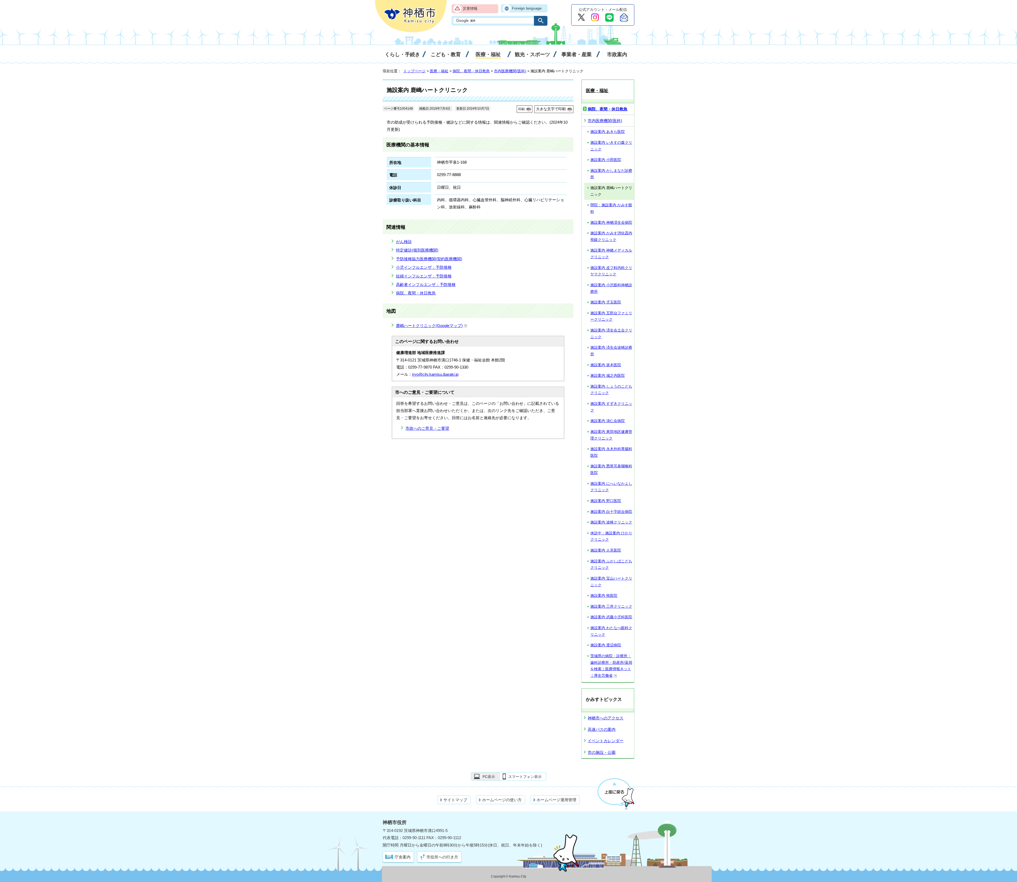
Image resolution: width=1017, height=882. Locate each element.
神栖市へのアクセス (605, 718)
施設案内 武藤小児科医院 (611, 617)
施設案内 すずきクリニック (611, 407)
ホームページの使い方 (502, 800)
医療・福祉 (439, 71)
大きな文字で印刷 (551, 109)
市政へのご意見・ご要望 (427, 428)
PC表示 (489, 776)
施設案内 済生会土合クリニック (611, 333)
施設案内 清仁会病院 (607, 421)
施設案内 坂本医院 (605, 365)
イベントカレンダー (605, 740)
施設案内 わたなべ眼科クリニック (611, 631)
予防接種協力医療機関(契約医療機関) (429, 259)
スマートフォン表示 (525, 776)
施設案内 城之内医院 (607, 376)
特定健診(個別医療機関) (417, 250)
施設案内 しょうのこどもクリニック (611, 389)
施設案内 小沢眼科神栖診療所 (611, 288)
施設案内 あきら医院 (607, 132)
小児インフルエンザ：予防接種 (424, 267)
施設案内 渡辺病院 (605, 645)
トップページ (414, 71)
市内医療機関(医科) (510, 71)
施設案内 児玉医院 (605, 302)
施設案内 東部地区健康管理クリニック (611, 435)
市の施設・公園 (601, 752)
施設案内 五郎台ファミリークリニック (611, 316)
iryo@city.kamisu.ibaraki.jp (435, 374)
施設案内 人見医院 (605, 550)
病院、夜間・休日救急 (471, 71)
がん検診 (404, 241)
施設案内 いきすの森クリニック (611, 146)
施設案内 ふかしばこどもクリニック (611, 564)
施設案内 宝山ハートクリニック (611, 581)
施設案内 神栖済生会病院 (611, 223)
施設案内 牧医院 (603, 596)
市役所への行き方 (442, 857)
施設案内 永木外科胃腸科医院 (611, 452)
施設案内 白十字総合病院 (611, 512)
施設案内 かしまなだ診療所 (611, 174)
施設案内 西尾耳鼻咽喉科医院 (611, 469)
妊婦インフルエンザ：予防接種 (424, 276)
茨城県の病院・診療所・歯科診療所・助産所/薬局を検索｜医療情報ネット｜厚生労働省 (611, 666)
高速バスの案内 (601, 729)
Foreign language (527, 8)
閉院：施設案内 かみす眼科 (611, 208)
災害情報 (470, 9)
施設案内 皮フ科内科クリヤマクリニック (611, 271)
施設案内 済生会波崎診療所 (611, 351)
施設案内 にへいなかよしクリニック (611, 487)
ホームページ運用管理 (556, 800)
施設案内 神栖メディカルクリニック (611, 253)
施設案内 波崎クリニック (611, 522)
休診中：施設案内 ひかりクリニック (611, 536)
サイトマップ (455, 800)
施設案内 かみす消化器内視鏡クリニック (611, 236)
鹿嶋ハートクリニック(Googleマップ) (429, 325)
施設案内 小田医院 (605, 160)
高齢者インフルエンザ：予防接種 (426, 284)
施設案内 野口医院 (605, 501)
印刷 (521, 109)
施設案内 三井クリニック (611, 606)
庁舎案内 (403, 857)
